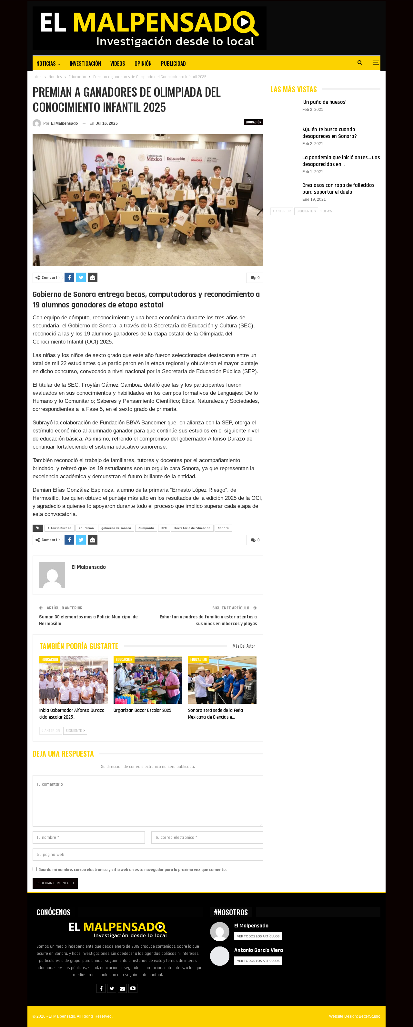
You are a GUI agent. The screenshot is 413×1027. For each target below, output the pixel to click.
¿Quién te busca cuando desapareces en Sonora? (329, 133)
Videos (117, 63)
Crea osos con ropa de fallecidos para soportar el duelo (338, 189)
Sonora (223, 528)
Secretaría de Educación (192, 528)
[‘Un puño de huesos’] (284, 109)
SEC (164, 528)
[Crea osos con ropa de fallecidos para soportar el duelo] (284, 192)
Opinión (143, 63)
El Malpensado (251, 925)
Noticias (46, 63)
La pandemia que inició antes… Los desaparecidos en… (341, 161)
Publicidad (173, 63)
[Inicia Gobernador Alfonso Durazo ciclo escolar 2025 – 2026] (73, 680)
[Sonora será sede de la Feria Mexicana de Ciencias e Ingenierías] (222, 680)
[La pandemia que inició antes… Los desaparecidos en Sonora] (284, 164)
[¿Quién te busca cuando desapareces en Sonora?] (284, 136)
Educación (253, 122)
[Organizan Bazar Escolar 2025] (148, 680)
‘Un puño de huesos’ (324, 102)
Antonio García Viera (258, 950)
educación (86, 528)
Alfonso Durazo (59, 528)
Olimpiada (146, 528)
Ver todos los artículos (258, 936)
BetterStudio (369, 1016)
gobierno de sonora (116, 528)
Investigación (85, 63)
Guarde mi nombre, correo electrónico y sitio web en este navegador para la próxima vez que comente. (132, 869)
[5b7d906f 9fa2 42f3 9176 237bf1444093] (148, 200)
